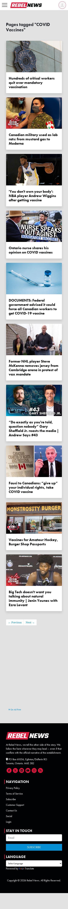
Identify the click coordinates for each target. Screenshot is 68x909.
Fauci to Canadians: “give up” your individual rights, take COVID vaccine (33, 487)
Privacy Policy (13, 788)
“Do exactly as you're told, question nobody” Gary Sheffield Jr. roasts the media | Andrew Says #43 (34, 428)
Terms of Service (14, 793)
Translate (29, 868)
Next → (30, 622)
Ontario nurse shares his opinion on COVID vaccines (31, 250)
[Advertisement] (34, 671)
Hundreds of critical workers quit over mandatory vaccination (32, 82)
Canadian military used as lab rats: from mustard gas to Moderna (33, 139)
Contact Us (11, 810)
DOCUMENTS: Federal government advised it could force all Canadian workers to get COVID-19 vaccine (33, 306)
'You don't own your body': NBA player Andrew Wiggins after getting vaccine (32, 195)
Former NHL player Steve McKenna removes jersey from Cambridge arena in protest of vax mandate (33, 367)
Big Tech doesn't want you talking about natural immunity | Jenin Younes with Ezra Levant (33, 598)
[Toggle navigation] (4, 5)
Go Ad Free (15, 709)
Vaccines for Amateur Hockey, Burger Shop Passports (33, 542)
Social (9, 816)
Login (8, 822)
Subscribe (11, 799)
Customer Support (15, 805)
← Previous (15, 622)
